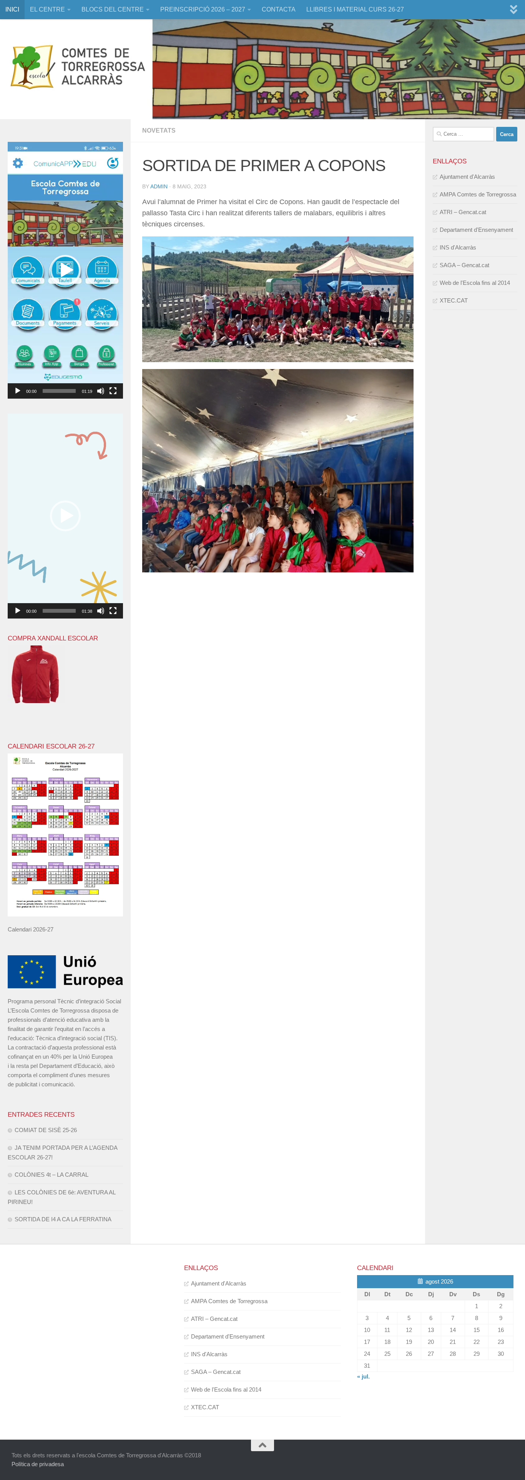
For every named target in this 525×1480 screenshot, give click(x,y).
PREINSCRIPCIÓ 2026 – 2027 (202, 9)
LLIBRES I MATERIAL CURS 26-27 (355, 9)
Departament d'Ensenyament (476, 229)
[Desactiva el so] (101, 391)
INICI (12, 9)
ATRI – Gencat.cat (463, 212)
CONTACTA (279, 9)
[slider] (59, 391)
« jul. (363, 1376)
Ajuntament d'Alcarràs (467, 176)
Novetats (159, 130)
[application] (65, 270)
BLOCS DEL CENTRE (112, 9)
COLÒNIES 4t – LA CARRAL (51, 1174)
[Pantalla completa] (113, 391)
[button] (65, 270)
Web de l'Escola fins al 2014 (475, 282)
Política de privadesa (38, 1464)
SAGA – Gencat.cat (464, 265)
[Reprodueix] (18, 391)
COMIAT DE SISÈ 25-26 (46, 1130)
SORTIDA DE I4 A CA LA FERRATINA (63, 1219)
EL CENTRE (47, 9)
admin (159, 186)
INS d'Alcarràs (458, 247)
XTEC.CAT (454, 300)
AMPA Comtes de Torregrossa (478, 194)
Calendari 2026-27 (30, 929)
